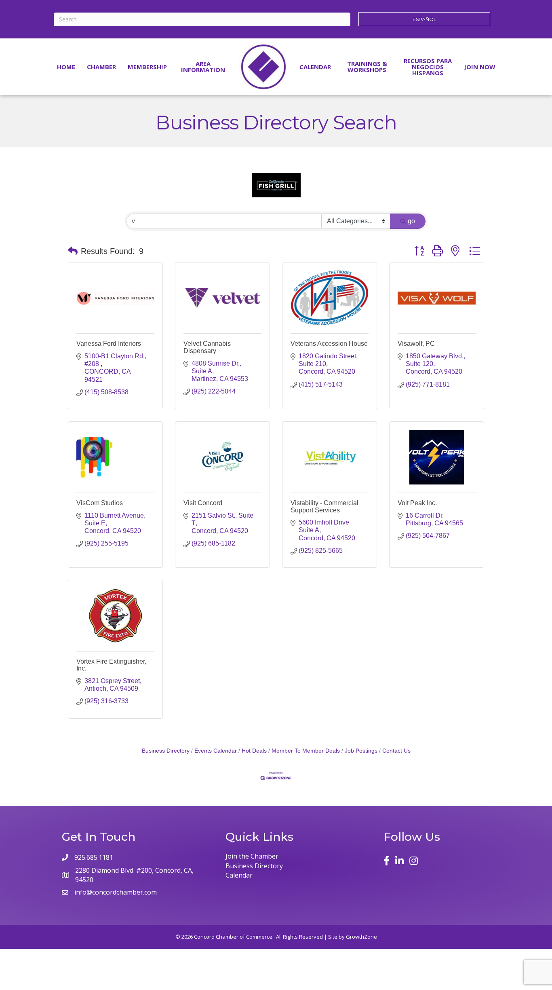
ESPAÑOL (424, 19)
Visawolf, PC (416, 343)
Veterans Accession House (329, 343)
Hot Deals (254, 751)
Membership (147, 67)
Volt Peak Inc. (417, 502)
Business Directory (166, 751)
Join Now (479, 67)
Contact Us (396, 751)
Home (66, 67)
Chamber (101, 67)
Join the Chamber (251, 856)
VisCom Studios (99, 502)
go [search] (411, 221)
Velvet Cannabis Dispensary (207, 347)
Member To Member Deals (306, 751)
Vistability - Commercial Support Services (324, 506)
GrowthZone (361, 936)
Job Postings (361, 751)
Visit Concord (202, 502)
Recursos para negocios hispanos (428, 67)
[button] (73, 251)
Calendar (315, 67)
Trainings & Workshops (367, 66)
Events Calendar (215, 751)
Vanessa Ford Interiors (108, 343)
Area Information (203, 66)
